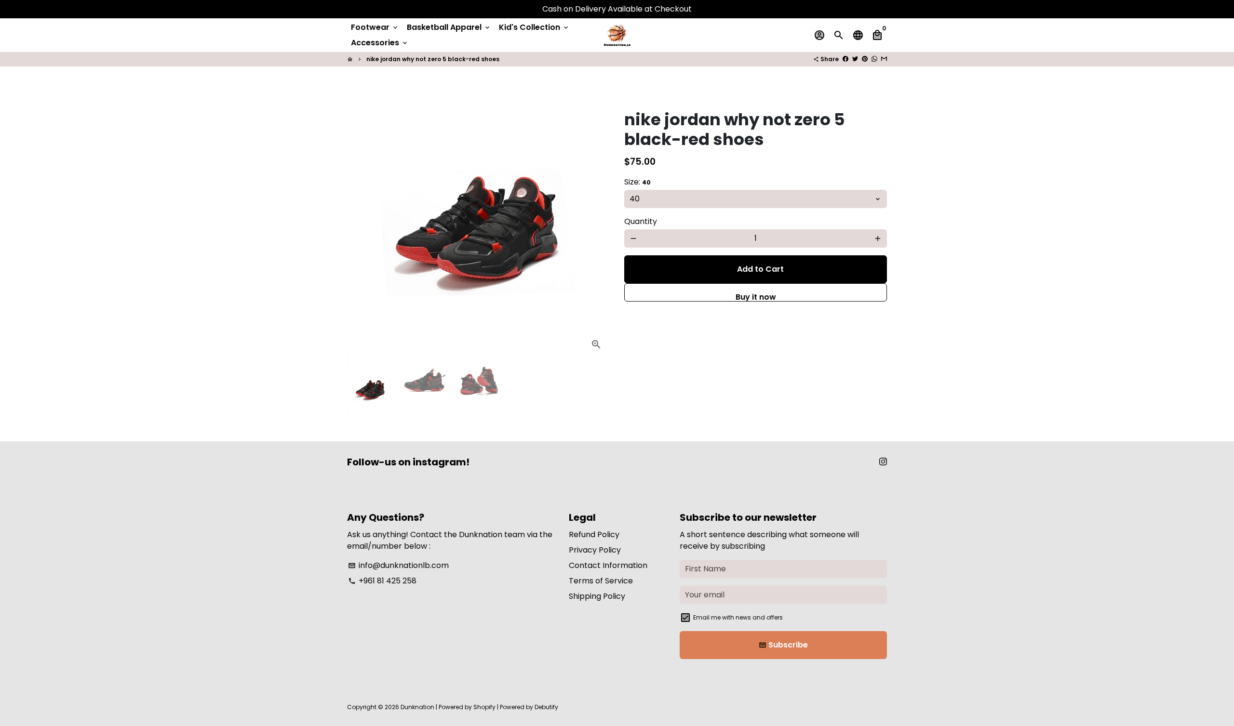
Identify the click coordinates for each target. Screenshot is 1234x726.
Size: (637, 181)
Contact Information (608, 565)
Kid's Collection (534, 27)
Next (597, 227)
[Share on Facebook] (845, 59)
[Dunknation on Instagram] (883, 461)
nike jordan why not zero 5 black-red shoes (432, 59)
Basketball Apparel (449, 27)
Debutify (546, 707)
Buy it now (756, 296)
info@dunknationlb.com (398, 565)
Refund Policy (594, 534)
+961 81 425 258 (382, 580)
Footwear (375, 27)
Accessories (380, 42)
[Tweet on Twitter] (855, 59)
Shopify (484, 707)
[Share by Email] (884, 59)
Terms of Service (601, 580)
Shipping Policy (597, 596)
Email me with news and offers (738, 617)
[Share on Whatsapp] (874, 59)
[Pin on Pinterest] (865, 59)
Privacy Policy (595, 549)
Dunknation (417, 707)
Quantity (640, 221)
